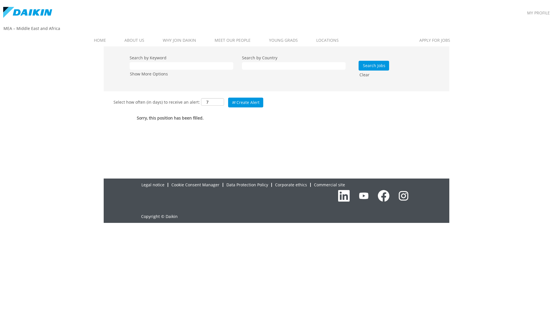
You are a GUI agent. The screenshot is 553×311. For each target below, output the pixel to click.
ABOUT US (134, 40)
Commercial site (329, 184)
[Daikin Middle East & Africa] (27, 13)
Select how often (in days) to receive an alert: (156, 102)
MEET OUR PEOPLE (233, 40)
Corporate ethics (291, 184)
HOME (100, 40)
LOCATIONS (327, 40)
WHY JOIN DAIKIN (179, 40)
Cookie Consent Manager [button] (195, 184)
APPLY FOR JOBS (434, 40)
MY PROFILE (538, 13)
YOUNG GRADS (283, 40)
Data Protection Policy (247, 184)
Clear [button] (364, 74)
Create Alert (247, 102)
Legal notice (152, 184)
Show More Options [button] (149, 74)
